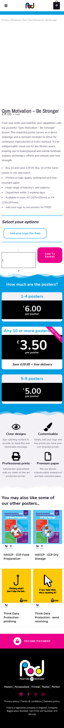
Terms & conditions (31, 701)
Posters (5, 20)
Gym (25, 20)
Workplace (16, 20)
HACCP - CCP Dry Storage (46, 556)
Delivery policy (52, 701)
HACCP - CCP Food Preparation (16, 556)
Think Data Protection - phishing (12, 617)
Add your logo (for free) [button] (25, 233)
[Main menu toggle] (6, 5)
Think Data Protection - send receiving (47, 617)
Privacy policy (11, 701)
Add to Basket (50, 255)
